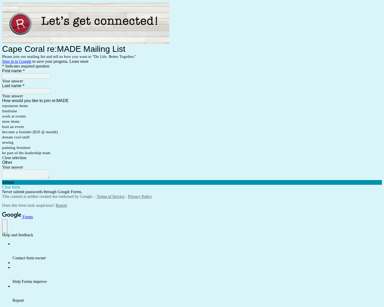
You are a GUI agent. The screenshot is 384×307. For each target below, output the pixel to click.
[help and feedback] (4, 226)
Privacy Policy (140, 196)
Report (61, 205)
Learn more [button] (79, 61)
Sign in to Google (16, 61)
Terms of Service (111, 196)
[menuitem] (197, 251)
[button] (192, 157)
